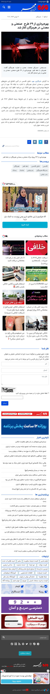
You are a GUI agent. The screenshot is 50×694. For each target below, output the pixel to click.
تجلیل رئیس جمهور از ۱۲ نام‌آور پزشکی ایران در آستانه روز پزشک (25, 510)
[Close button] (48, 671)
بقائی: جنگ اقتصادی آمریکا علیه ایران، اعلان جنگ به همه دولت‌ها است (24, 464)
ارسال (5, 403)
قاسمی (45, 166)
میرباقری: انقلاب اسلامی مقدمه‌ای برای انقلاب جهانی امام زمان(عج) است (24, 521)
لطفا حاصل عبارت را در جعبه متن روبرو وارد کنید (32, 393)
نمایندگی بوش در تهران (26, 577)
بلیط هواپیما (43, 577)
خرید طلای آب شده (8, 561)
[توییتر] (26, 644)
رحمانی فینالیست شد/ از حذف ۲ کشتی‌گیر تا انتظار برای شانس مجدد (23, 539)
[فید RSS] (19, 644)
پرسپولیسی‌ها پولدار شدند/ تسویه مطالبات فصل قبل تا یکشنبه (26, 527)
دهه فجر (25, 166)
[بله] (34, 644)
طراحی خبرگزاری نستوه (37, 690)
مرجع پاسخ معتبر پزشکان (26, 569)
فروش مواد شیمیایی (9, 569)
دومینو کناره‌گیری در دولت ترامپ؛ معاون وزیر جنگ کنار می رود (25, 479)
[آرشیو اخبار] (15, 644)
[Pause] (5, 210)
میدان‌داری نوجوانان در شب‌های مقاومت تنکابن (30, 442)
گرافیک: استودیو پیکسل (19, 690)
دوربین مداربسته (42, 569)
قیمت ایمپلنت (42, 573)
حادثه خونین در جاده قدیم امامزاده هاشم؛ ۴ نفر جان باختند (26, 515)
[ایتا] (11, 644)
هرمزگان (38, 17)
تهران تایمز (16, 580)
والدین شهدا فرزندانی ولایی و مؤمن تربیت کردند (30, 551)
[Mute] (8, 210)
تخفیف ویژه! (16, 681)
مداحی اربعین (7, 565)
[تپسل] (3, 184)
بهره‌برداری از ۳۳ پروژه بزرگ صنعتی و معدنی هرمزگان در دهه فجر (24, 157)
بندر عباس (44, 174)
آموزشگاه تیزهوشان (9, 573)
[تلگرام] (38, 644)
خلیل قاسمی (35, 166)
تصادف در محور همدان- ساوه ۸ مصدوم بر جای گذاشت (28, 506)
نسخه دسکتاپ (25, 653)
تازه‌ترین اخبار (43, 437)
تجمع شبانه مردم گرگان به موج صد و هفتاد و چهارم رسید (27, 451)
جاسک (22, 170)
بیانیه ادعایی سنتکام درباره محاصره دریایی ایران (30, 475)
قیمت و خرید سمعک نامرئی (38, 580)
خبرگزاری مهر (37, 81)
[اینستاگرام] (30, 644)
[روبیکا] (23, 644)
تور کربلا (31, 565)
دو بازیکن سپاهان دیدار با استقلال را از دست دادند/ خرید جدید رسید (25, 500)
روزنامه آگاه (6, 580)
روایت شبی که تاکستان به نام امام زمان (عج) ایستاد (29, 489)
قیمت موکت (43, 565)
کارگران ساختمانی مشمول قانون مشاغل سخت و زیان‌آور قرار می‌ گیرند (25, 533)
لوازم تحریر (44, 561)
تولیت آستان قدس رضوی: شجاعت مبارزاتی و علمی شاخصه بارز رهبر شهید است (24, 545)
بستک (15, 170)
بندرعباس (30, 170)
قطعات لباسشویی (26, 573)
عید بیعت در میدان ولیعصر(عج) (35, 470)
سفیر (19, 561)
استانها (45, 17)
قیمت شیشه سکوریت (31, 561)
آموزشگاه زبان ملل (9, 577)
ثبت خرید (25, 224)
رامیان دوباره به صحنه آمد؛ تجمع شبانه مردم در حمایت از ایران (26, 446)
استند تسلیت (21, 565)
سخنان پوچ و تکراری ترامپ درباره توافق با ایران (31, 484)
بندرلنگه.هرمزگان (42, 170)
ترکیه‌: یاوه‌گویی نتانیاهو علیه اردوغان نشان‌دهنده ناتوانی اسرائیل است (25, 457)
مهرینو (24, 580)
